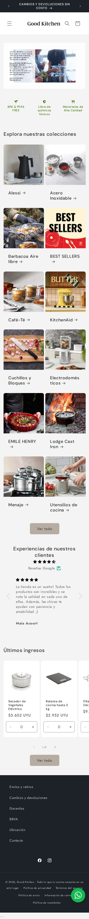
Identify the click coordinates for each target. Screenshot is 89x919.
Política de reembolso (47, 903)
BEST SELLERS (65, 256)
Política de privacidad (37, 888)
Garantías (16, 808)
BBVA (13, 819)
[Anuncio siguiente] (80, 6)
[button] (9, 23)
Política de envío (29, 895)
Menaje (15, 504)
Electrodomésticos (65, 380)
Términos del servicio (69, 888)
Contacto (16, 840)
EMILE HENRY (22, 441)
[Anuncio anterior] (9, 6)
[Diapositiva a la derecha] (55, 747)
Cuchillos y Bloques (19, 380)
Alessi (14, 193)
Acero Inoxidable (60, 195)
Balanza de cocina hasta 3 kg (57, 705)
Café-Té (16, 320)
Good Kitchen (25, 882)
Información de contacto (60, 895)
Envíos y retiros (21, 786)
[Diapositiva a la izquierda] (34, 747)
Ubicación (17, 829)
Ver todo (44, 528)
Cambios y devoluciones (28, 797)
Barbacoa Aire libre (23, 259)
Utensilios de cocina (63, 507)
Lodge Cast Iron (62, 444)
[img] (44, 561)
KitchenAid (61, 320)
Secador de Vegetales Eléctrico (17, 705)
